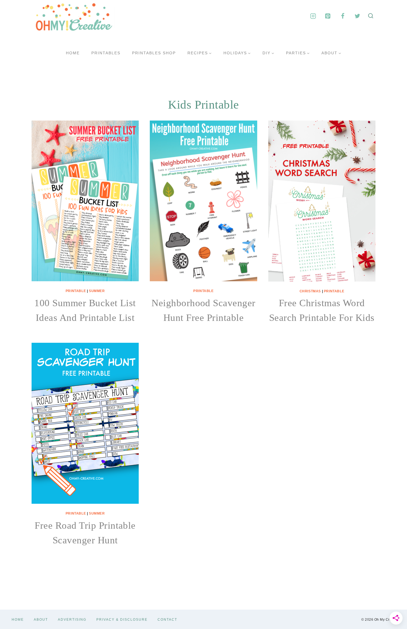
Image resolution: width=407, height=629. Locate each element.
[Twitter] (357, 16)
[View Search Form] (370, 16)
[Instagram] (313, 16)
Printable (76, 291)
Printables (105, 53)
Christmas (310, 291)
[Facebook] (343, 16)
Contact (167, 620)
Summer (97, 291)
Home (73, 53)
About (41, 620)
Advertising (72, 620)
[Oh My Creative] (73, 16)
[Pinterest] (328, 16)
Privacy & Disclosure (122, 620)
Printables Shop (154, 53)
